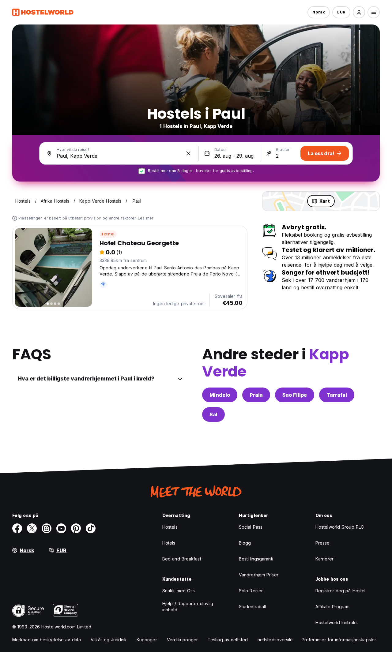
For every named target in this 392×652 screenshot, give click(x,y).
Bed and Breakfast (181, 558)
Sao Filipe (294, 395)
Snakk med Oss (178, 590)
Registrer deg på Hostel (340, 590)
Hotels (168, 542)
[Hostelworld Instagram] (46, 528)
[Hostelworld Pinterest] (76, 528)
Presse (322, 542)
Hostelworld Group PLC (339, 527)
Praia (256, 395)
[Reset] (188, 153)
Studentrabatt (252, 606)
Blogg (245, 542)
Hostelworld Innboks (336, 622)
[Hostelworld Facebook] (17, 528)
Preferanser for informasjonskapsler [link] (339, 639)
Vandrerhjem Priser (258, 574)
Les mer (145, 218)
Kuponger (147, 639)
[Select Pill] (359, 12)
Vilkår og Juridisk (109, 639)
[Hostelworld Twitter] (32, 528)
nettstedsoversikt (275, 639)
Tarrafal (336, 395)
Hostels (170, 527)
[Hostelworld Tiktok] (91, 528)
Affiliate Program (332, 606)
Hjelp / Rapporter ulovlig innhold (187, 606)
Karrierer (324, 558)
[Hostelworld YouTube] (61, 528)
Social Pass (250, 527)
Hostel (108, 234)
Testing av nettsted (228, 639)
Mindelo (219, 395)
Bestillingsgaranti (256, 558)
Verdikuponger (182, 639)
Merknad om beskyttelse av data (46, 639)
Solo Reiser (251, 590)
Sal (213, 414)
